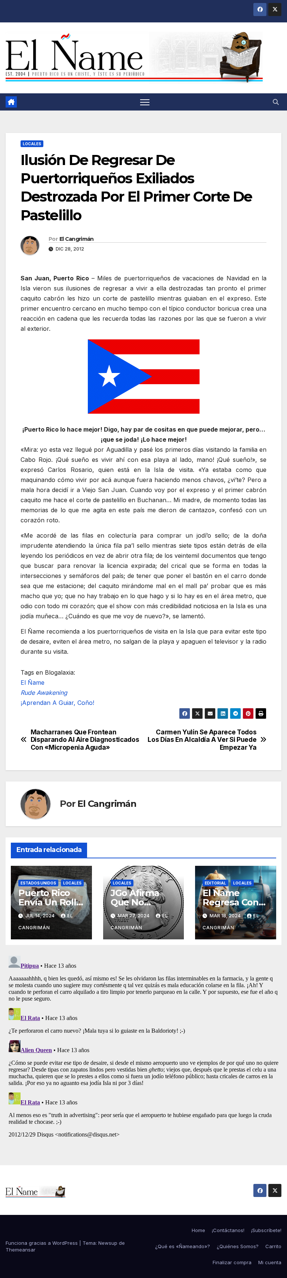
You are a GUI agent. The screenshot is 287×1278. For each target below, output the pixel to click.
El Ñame (32, 682)
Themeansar (21, 1250)
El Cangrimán (76, 239)
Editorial (215, 883)
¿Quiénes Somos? (238, 1246)
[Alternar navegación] (145, 102)
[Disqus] (143, 1046)
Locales (32, 144)
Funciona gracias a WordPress (42, 1243)
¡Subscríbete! (266, 1230)
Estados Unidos (38, 883)
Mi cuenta (269, 1262)
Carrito (273, 1246)
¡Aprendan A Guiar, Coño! (57, 702)
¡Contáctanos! (228, 1230)
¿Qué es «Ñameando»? (182, 1246)
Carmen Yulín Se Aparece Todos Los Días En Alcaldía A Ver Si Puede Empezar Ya (202, 739)
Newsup (107, 1243)
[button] (276, 102)
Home (198, 1230)
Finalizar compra (232, 1262)
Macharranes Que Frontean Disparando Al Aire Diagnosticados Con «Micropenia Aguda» (85, 739)
